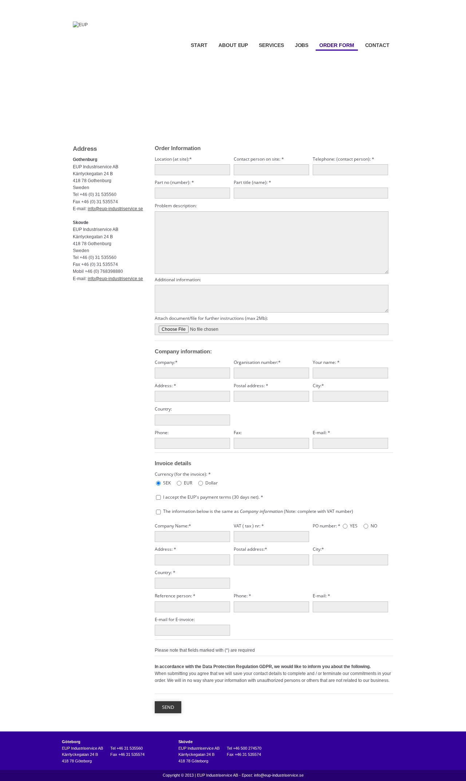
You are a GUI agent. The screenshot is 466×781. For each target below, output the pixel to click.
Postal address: (251, 385)
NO (374, 526)
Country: (163, 409)
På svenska (385, 5)
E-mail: (321, 432)
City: (318, 385)
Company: (166, 362)
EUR (188, 483)
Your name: (326, 362)
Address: (165, 385)
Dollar (211, 483)
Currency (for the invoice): (183, 474)
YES (354, 526)
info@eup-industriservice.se (115, 208)
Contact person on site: (259, 159)
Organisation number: (257, 362)
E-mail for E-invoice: (175, 619)
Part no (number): (174, 182)
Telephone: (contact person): (343, 159)
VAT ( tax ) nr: (249, 526)
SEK (167, 483)
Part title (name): (252, 182)
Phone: (162, 432)
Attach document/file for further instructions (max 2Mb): (211, 318)
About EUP (233, 45)
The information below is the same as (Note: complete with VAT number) (258, 511)
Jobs (302, 45)
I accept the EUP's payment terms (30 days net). (213, 497)
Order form (336, 45)
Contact (377, 45)
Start (199, 45)
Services (271, 45)
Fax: (238, 432)
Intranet (358, 5)
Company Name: (173, 526)
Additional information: (178, 279)
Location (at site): (173, 159)
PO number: (326, 526)
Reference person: (175, 596)
